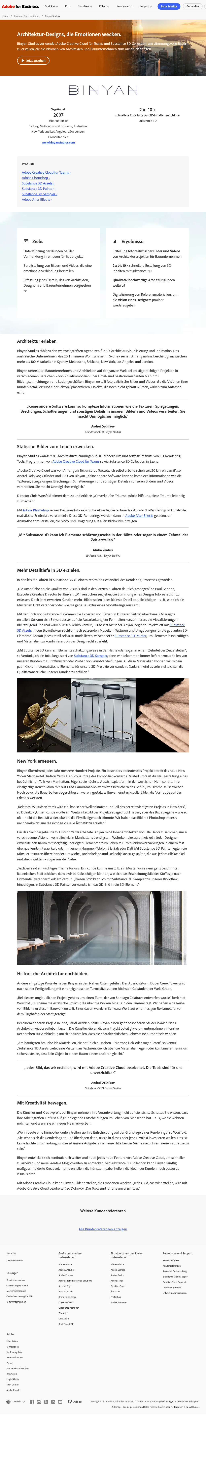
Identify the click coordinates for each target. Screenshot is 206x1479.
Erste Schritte (169, 6)
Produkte (49, 6)
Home (5, 16)
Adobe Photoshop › (36, 178)
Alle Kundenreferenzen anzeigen (103, 1229)
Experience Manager (69, 1307)
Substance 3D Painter (130, 636)
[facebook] (32, 1402)
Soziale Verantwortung (17, 1368)
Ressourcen (123, 6)
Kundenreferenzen (172, 1265)
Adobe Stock (117, 1280)
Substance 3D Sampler (90, 655)
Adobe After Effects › (37, 199)
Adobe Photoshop (36, 510)
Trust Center (12, 1384)
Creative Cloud (66, 1302)
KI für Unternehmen (16, 1301)
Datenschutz (143, 1401)
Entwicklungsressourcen (174, 1293)
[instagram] (39, 1402)
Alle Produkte (65, 1264)
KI (66, 6)
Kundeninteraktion (15, 1280)
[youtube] (60, 1402)
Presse (9, 1363)
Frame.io (63, 1313)
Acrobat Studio (66, 1291)
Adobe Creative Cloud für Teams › (46, 172)
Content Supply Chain (17, 1285)
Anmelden (192, 6)
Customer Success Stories (26, 16)
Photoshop (116, 1297)
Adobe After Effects (139, 515)
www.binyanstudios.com (58, 142)
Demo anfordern (14, 1260)
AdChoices (194, 1407)
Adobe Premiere (119, 1302)
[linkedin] (53, 1402)
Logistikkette (12, 1379)
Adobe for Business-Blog (175, 1271)
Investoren (11, 1373)
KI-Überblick (12, 1346)
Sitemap (116, 1407)
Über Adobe (12, 1341)
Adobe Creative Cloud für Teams (76, 461)
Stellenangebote (14, 1352)
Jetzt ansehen (35, 61)
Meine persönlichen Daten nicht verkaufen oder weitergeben (153, 1407)
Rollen (102, 6)
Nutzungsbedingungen (163, 1401)
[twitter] (46, 1402)
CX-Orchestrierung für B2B (19, 1296)
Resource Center (171, 1260)
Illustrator (115, 1291)
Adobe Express (66, 1275)
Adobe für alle (13, 1390)
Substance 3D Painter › (39, 188)
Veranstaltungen (14, 1357)
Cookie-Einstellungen (187, 1401)
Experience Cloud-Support (175, 1276)
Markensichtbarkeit (16, 1291)
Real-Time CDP (66, 1324)
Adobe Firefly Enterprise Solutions (75, 1280)
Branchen (83, 6)
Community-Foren (172, 1287)
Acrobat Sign (65, 1286)
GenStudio (64, 1318)
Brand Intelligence (67, 1297)
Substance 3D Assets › (38, 183)
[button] (15, 1401)
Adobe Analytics (66, 1269)
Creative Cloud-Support (174, 1282)
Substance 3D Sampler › (39, 194)
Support (144, 6)
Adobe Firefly (117, 1275)
